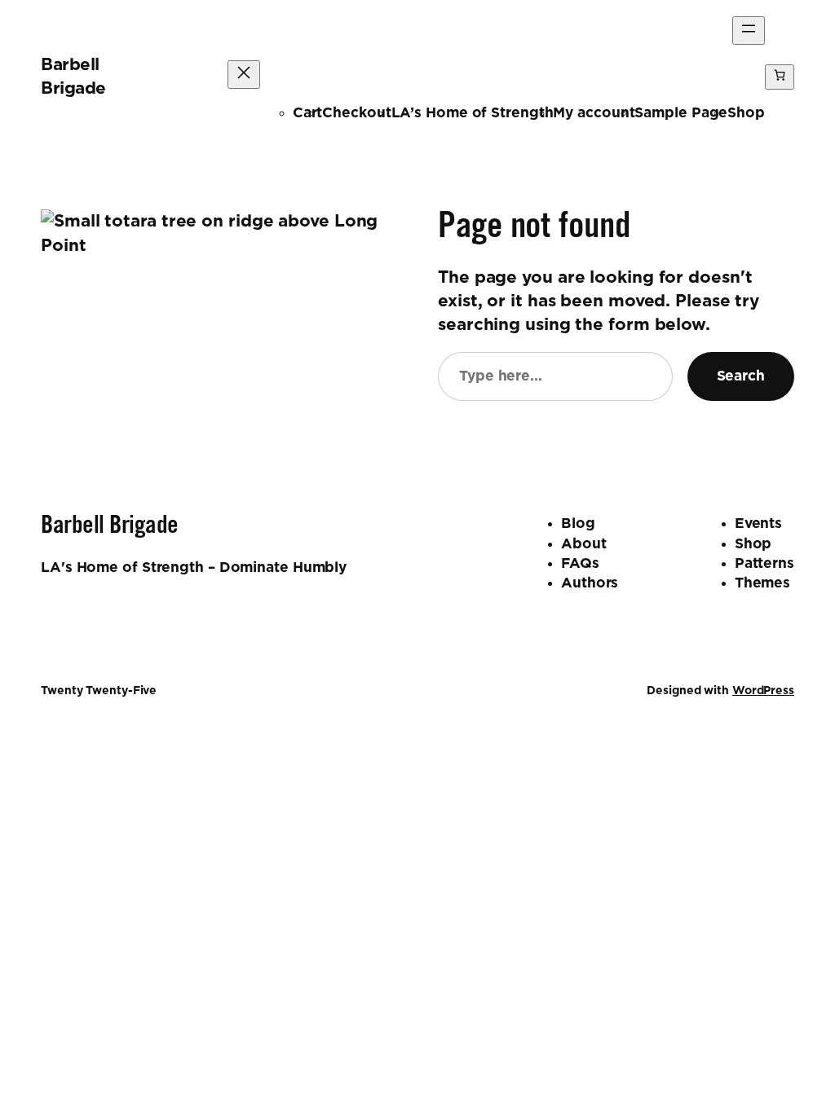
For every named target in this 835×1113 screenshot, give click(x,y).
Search (741, 376)
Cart (308, 113)
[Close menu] (244, 74)
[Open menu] (748, 30)
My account (593, 113)
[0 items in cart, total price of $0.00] (779, 77)
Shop (746, 113)
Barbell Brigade (110, 527)
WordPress (763, 691)
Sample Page (680, 113)
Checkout (356, 113)
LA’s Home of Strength (472, 113)
